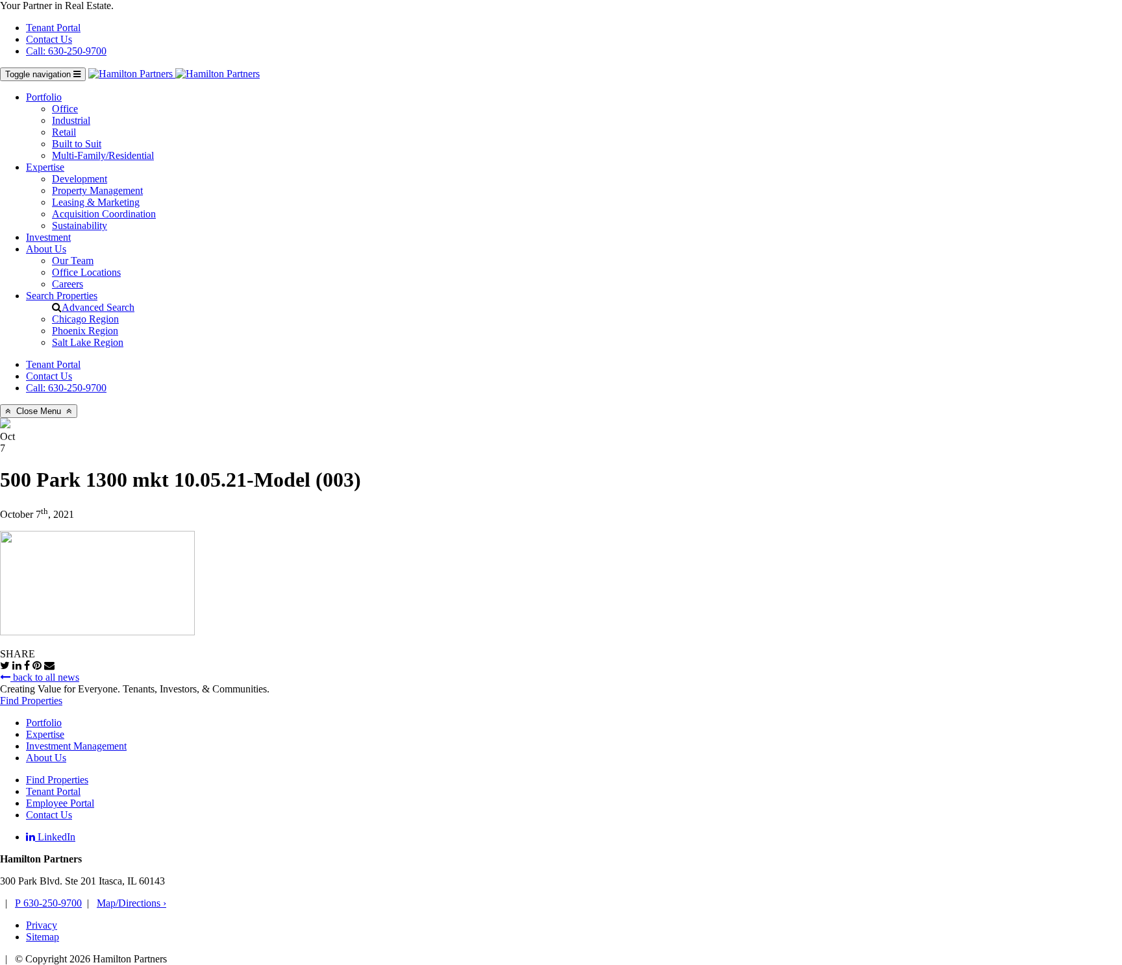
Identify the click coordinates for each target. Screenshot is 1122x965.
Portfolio (44, 97)
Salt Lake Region (87, 342)
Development (79, 178)
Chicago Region (85, 318)
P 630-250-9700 (48, 903)
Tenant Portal (53, 27)
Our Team (73, 260)
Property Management (97, 190)
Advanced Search (98, 307)
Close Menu (38, 411)
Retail (64, 132)
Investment (48, 237)
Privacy (41, 925)
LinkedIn (55, 836)
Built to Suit (76, 143)
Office (65, 108)
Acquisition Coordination (104, 213)
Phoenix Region (85, 330)
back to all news (44, 677)
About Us (46, 248)
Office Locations (86, 272)
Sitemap (42, 936)
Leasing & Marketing (96, 202)
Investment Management (76, 745)
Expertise (45, 167)
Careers (67, 283)
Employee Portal (60, 803)
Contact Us (49, 39)
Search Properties (61, 295)
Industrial (71, 120)
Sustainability (79, 225)
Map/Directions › (131, 903)
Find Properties (31, 700)
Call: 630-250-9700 (66, 50)
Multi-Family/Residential (103, 155)
